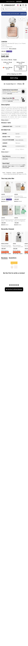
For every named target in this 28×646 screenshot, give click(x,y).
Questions (12, 258)
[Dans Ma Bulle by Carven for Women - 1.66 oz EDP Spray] (12, 206)
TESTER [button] (10, 51)
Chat (13, 166)
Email (9, 166)
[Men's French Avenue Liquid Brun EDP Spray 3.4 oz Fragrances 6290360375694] (10, 233)
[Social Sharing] (20, 18)
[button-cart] (26, 5)
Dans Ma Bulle (20, 172)
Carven (14, 172)
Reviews (4, 258)
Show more (4, 120)
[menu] (2, 5)
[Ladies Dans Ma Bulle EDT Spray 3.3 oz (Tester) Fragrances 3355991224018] (12, 183)
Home (3, 172)
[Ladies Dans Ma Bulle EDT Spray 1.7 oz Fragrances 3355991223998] (25, 206)
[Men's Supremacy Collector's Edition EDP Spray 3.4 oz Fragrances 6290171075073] (22, 233)
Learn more (9, 93)
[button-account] (20, 5)
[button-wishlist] (23, 5)
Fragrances (8, 172)
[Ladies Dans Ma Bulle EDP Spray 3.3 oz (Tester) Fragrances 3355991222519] (24, 18)
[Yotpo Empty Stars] (4, 48)
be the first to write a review (14, 289)
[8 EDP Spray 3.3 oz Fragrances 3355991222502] (25, 183)
